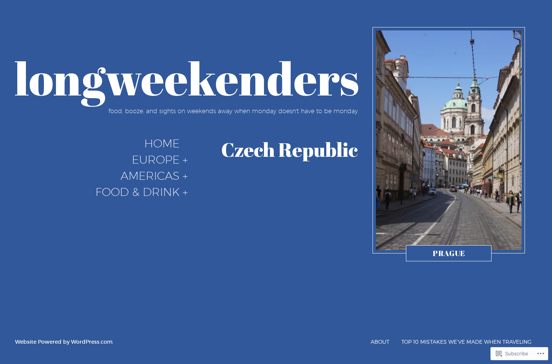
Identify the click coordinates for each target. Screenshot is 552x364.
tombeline (446, 255)
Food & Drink (137, 192)
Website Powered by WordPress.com (64, 341)
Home (161, 143)
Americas (150, 176)
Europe (155, 159)
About (380, 341)
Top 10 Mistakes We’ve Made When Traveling (466, 341)
